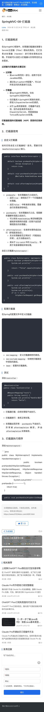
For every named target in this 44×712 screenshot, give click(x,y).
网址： (7, 681)
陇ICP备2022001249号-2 (11, 706)
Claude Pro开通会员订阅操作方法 (17, 632)
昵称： (8, 669)
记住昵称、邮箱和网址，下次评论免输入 (19, 686)
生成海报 (9, 531)
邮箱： (8, 675)
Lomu (4, 27)
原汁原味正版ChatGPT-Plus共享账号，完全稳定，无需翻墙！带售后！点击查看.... (19, 3)
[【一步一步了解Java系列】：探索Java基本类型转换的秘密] (8, 622)
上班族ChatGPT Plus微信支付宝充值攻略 (21, 568)
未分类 (33, 27)
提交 (22, 692)
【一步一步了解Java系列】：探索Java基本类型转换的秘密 (28, 621)
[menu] (40, 10)
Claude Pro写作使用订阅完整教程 (17, 585)
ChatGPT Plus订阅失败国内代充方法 (19, 602)
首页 (3, 16)
